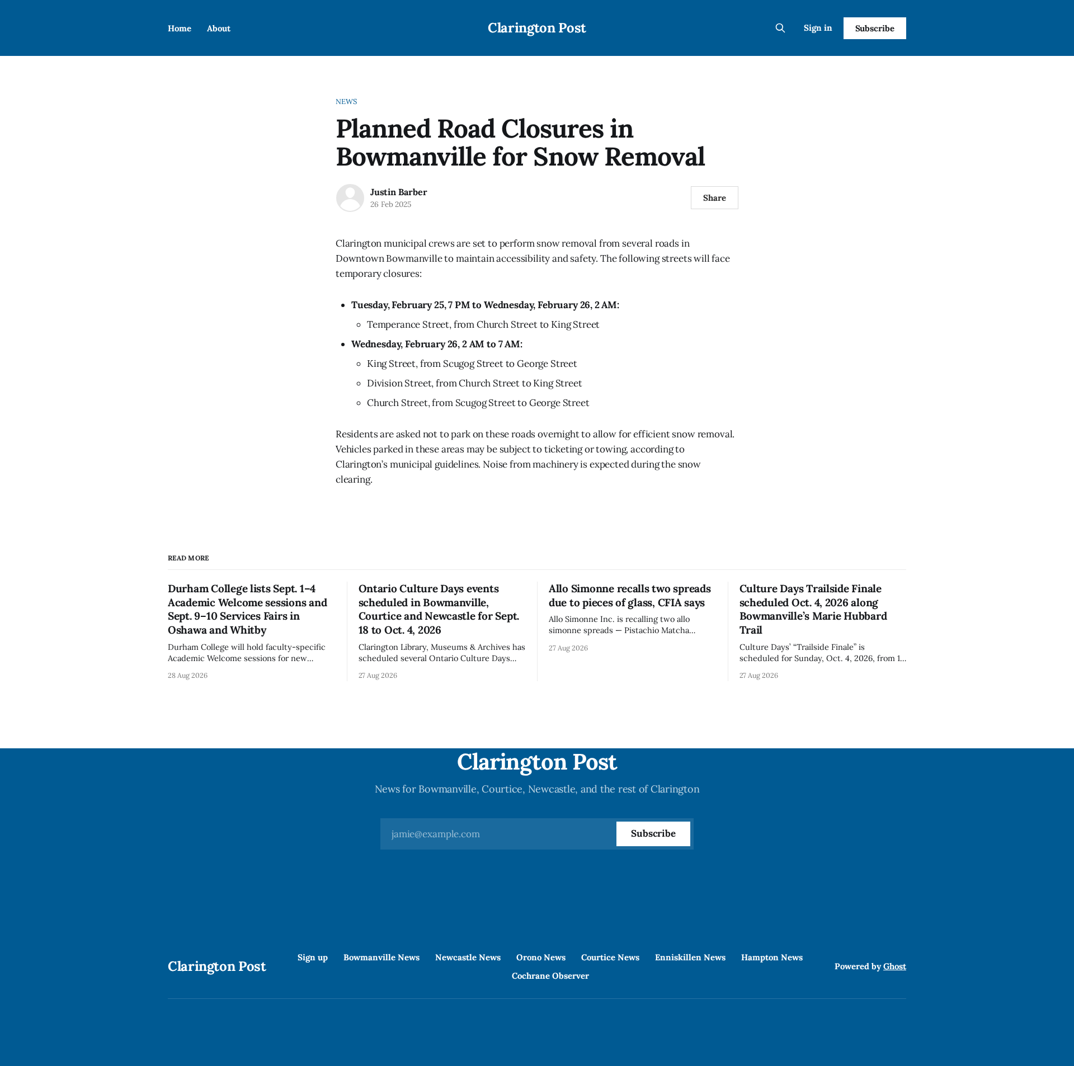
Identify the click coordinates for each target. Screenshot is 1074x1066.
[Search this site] (780, 28)
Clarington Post (537, 27)
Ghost (894, 966)
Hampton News (772, 957)
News (346, 101)
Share (714, 197)
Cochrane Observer (550, 975)
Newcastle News (468, 957)
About (218, 28)
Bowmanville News (381, 957)
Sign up (313, 957)
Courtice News (610, 957)
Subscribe (874, 28)
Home (179, 28)
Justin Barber (398, 191)
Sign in (818, 27)
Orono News (541, 957)
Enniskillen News (690, 957)
